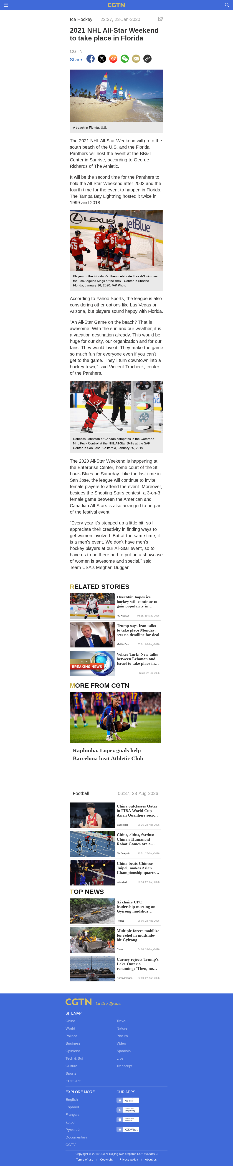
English (72, 1099)
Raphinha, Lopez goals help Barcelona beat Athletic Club (108, 754)
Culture (71, 1066)
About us (151, 1159)
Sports (71, 1073)
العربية (71, 1122)
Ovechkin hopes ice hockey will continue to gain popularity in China (137, 601)
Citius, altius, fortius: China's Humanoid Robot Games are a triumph (135, 839)
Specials (123, 1051)
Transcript (124, 1066)
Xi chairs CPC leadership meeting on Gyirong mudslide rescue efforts (136, 906)
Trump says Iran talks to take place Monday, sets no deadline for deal (138, 630)
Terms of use (85, 1159)
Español (72, 1107)
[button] (76, 613)
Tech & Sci (74, 1058)
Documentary (76, 1137)
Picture (122, 1036)
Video (121, 1043)
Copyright (107, 1159)
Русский (73, 1130)
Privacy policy (129, 1159)
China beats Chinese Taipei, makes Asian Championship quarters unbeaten (138, 868)
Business (73, 1043)
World (70, 1028)
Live (119, 1058)
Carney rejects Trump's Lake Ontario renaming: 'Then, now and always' (138, 964)
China (70, 1021)
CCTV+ (72, 1145)
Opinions (73, 1051)
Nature (121, 1028)
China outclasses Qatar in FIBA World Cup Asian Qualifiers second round (137, 810)
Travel (121, 1021)
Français (72, 1114)
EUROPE (73, 1081)
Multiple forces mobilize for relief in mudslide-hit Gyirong (138, 935)
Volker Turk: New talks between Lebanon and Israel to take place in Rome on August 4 (137, 659)
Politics (71, 1036)
